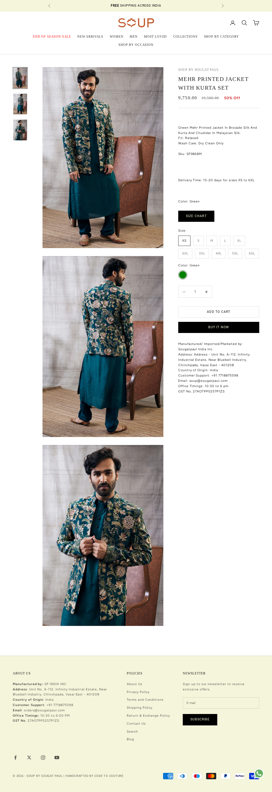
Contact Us (136, 723)
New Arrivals (90, 36)
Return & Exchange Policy (148, 715)
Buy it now (218, 327)
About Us (134, 684)
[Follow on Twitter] (29, 757)
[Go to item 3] (20, 130)
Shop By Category (221, 36)
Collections (185, 36)
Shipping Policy (139, 707)
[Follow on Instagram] (43, 757)
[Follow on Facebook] (15, 757)
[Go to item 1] (20, 78)
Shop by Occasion (135, 45)
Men (134, 36)
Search (132, 731)
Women (116, 36)
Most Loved (155, 36)
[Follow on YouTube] (57, 757)
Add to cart (218, 312)
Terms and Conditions (145, 700)
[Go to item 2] (20, 104)
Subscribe (200, 719)
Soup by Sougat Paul (198, 70)
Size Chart (196, 216)
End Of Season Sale (52, 36)
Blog (130, 739)
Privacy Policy (138, 692)
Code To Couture (109, 776)
